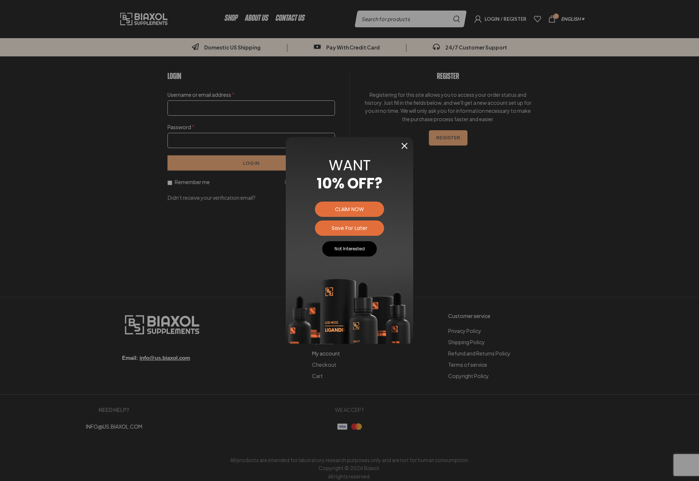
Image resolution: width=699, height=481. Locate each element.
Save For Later (349, 228)
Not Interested (350, 249)
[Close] (404, 146)
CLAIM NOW (349, 209)
